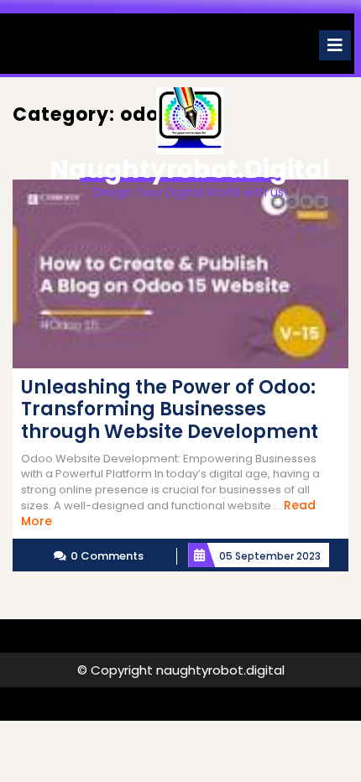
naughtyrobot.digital (190, 169)
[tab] (335, 45)
